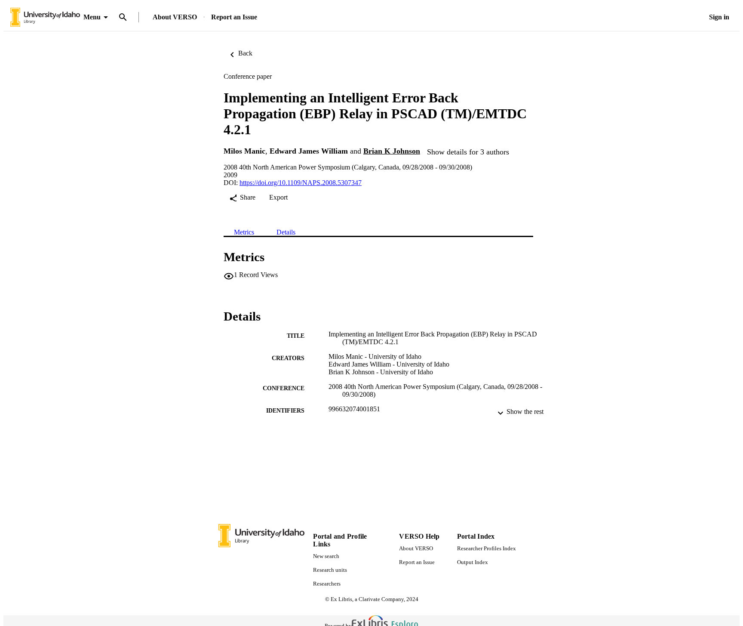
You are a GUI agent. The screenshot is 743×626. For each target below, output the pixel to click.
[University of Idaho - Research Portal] (45, 17)
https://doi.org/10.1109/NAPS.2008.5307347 (300, 182)
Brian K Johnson (391, 151)
